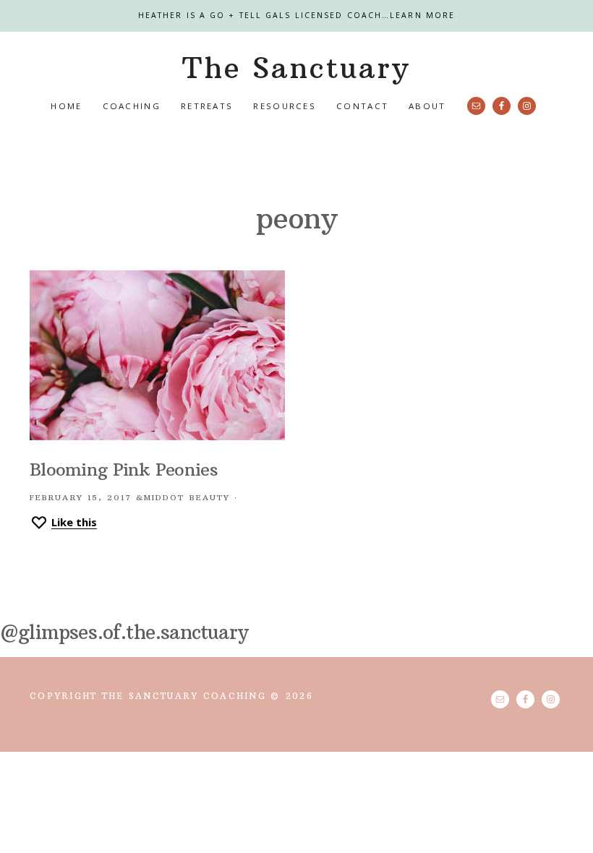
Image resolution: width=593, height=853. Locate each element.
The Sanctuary (296, 68)
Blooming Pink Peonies (124, 469)
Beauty (210, 497)
